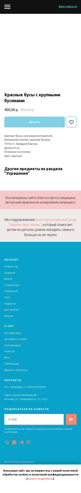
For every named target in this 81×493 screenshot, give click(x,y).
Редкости (10, 303)
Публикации (11, 363)
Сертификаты (12, 345)
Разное (8, 315)
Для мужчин (11, 309)
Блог (7, 357)
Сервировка (11, 285)
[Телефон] (7, 442)
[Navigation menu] (7, 7)
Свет (7, 297)
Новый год (11, 266)
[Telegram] (21, 442)
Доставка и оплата (15, 339)
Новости (9, 351)
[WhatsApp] (14, 442)
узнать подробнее (40, 478)
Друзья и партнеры (16, 369)
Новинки (9, 272)
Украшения (11, 291)
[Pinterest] (28, 442)
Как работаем (12, 332)
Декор (8, 278)
